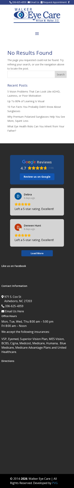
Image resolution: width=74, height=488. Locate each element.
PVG (55, 483)
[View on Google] (18, 196)
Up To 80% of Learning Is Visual (25, 101)
